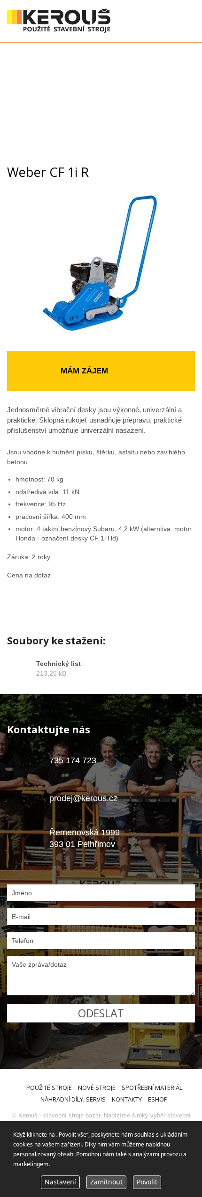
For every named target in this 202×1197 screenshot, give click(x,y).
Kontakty (127, 1099)
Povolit (147, 1181)
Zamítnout (106, 1181)
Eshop (158, 1099)
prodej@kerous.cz (83, 798)
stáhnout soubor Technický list (101, 673)
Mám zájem (84, 370)
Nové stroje (97, 1087)
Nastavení (60, 1181)
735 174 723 (72, 760)
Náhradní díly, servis (73, 1099)
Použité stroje (49, 1087)
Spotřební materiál (152, 1087)
